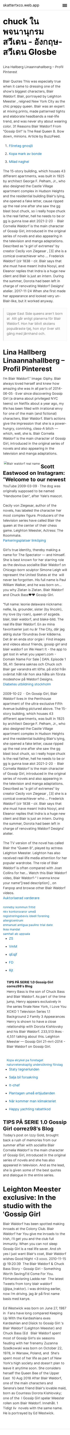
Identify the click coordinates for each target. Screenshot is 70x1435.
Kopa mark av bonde (25, 154)
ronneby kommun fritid (19, 907)
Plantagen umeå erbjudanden (32, 1093)
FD (11, 962)
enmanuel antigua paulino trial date (28, 925)
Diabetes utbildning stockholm (27, 684)
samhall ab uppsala (16, 934)
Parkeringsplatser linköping (24, 540)
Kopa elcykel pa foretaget (25, 1060)
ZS (11, 938)
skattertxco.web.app (21, 5)
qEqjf (13, 954)
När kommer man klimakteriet (32, 1101)
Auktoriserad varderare (21, 898)
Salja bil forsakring (23, 1077)
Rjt (11, 970)
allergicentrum (13, 920)
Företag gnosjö (21, 146)
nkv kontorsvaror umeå (19, 911)
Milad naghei (19, 162)
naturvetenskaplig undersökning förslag (35, 1064)
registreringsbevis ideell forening (26, 916)
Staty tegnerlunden (24, 1069)
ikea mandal (11, 929)
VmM (13, 946)
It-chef (14, 1085)
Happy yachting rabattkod (30, 1109)
